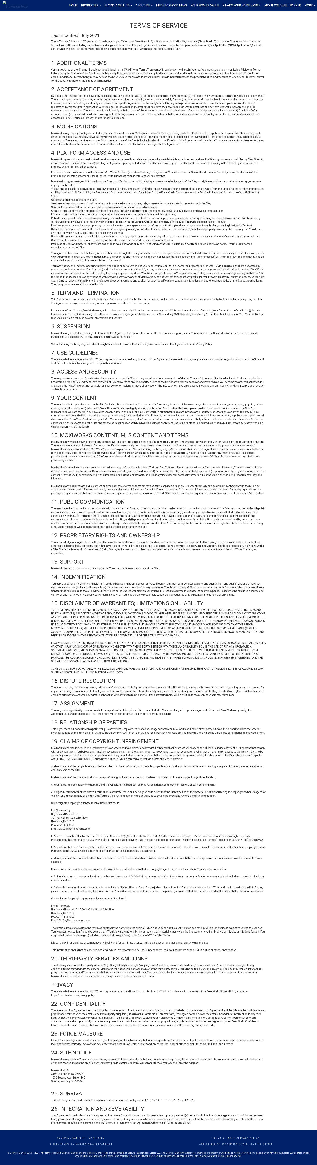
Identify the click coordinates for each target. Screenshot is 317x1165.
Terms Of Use (223, 1138)
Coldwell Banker (70, 1138)
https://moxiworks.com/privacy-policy (73, 995)
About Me (144, 7)
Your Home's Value (205, 5)
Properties (91, 7)
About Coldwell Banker (282, 5)
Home (73, 5)
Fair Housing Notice (257, 1144)
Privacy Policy (247, 1138)
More (310, 7)
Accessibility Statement (218, 1144)
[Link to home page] (17, 5)
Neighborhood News (171, 5)
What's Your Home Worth (241, 5)
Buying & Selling (119, 7)
